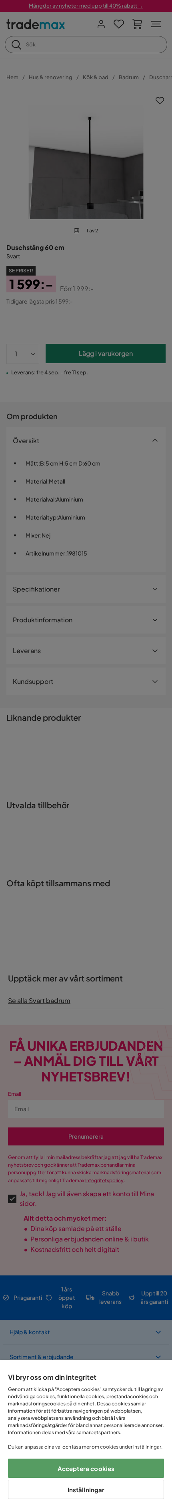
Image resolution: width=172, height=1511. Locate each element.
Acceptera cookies (86, 1468)
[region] (86, 1435)
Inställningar (86, 1489)
